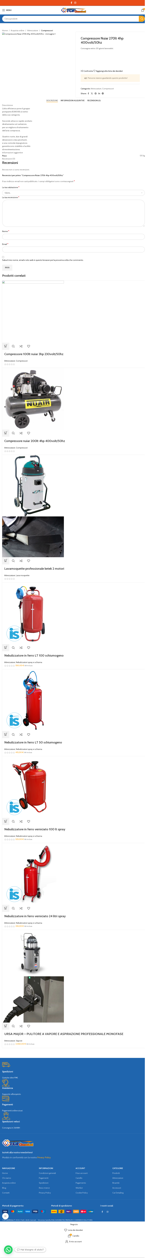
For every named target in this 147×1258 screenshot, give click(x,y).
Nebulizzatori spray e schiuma (29, 662)
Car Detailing (117, 1192)
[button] (5, 647)
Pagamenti (43, 1178)
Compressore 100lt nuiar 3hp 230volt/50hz (33, 354)
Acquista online (17, 30)
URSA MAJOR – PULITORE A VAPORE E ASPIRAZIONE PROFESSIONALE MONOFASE (63, 1034)
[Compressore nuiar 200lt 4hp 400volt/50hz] (33, 398)
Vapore (19, 1040)
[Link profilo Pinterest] (95, 93)
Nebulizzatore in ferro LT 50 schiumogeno (33, 742)
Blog (4, 1188)
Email (5, 244)
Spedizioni (43, 1183)
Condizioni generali (47, 1173)
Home (5, 30)
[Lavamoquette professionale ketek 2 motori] (33, 485)
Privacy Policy (44, 1157)
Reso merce (44, 1188)
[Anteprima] (13, 346)
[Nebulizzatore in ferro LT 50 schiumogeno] (33, 700)
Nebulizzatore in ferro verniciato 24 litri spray (35, 916)
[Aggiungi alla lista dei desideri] (28, 346)
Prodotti (116, 1173)
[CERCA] (142, 19)
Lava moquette (22, 575)
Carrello (79, 1178)
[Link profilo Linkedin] (99, 93)
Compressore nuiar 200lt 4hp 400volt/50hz (34, 441)
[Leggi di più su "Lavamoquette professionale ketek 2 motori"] (5, 560)
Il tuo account (82, 1173)
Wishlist (79, 1188)
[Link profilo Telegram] (103, 93)
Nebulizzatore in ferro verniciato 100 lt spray (34, 829)
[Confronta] (21, 346)
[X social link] (92, 93)
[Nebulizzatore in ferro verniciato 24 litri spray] (33, 874)
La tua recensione (10, 197)
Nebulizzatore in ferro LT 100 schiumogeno (34, 655)
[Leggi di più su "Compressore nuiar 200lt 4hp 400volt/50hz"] (5, 433)
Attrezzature (32, 30)
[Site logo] (73, 10)
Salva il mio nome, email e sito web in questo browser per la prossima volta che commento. (43, 260)
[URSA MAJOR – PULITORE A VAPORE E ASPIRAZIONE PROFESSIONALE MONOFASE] (33, 953)
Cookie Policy (82, 1192)
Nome (5, 231)
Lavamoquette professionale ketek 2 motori (34, 569)
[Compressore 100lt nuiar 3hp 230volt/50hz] (33, 311)
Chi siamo (6, 1178)
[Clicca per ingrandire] (5, 1216)
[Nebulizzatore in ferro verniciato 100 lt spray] (33, 787)
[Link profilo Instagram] (75, 3)
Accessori (116, 1188)
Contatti (5, 1192)
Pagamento (81, 1183)
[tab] (52, 101)
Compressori (47, 30)
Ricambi (115, 1183)
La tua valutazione (10, 187)
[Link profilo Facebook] (71, 3)
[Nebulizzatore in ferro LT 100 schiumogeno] (33, 613)
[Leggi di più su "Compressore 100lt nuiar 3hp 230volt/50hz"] (5, 346)
